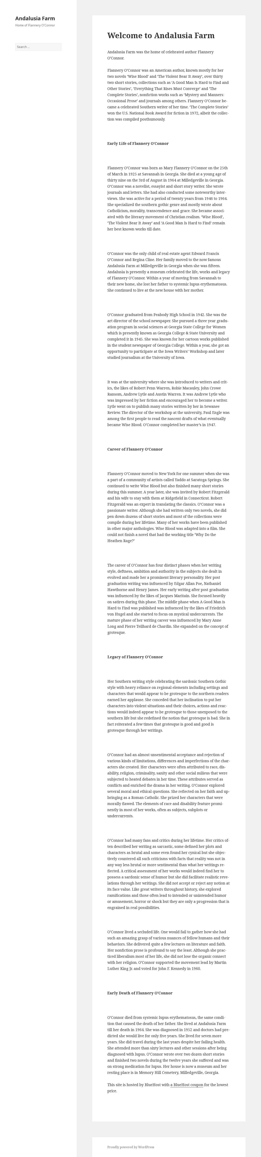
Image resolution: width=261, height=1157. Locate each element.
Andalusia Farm (35, 18)
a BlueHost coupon (186, 1084)
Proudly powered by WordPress (130, 1147)
